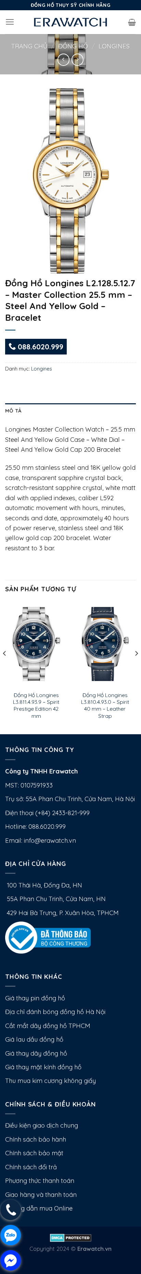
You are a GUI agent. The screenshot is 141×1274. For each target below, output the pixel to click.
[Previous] (4, 667)
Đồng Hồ (73, 46)
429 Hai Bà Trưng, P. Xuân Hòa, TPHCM (62, 913)
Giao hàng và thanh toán (41, 1195)
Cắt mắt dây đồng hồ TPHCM (47, 1026)
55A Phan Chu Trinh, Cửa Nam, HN (55, 899)
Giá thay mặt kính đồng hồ (43, 1067)
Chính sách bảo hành (35, 1139)
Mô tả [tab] (13, 410)
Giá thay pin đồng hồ (35, 998)
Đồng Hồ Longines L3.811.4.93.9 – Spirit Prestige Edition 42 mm (36, 705)
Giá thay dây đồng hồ (36, 1053)
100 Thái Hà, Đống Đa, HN (43, 885)
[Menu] (10, 22)
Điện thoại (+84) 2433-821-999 (47, 813)
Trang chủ (29, 46)
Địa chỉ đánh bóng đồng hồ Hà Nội (55, 1012)
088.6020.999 (39, 346)
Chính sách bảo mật (34, 1153)
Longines (114, 46)
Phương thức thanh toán (39, 1181)
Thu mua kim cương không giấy (50, 1081)
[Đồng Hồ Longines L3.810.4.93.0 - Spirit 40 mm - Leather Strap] (105, 643)
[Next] (136, 667)
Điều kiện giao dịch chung (41, 1125)
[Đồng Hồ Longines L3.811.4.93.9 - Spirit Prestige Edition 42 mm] (36, 643)
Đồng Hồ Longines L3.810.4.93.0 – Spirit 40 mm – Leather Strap (105, 705)
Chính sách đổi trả (31, 1167)
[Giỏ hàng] (132, 22)
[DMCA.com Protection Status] (70, 1237)
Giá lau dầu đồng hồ (34, 1039)
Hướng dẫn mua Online (39, 1208)
